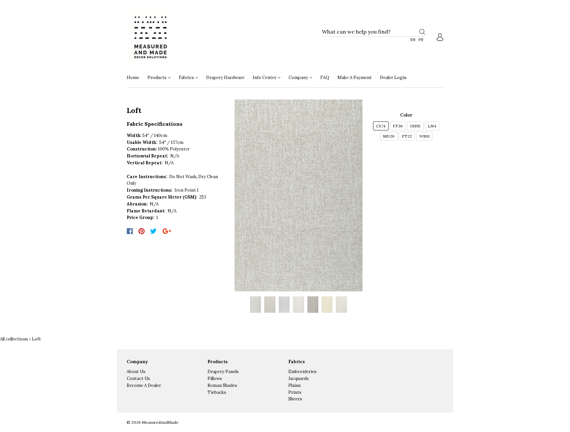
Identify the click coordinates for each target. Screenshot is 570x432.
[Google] (166, 231)
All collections (14, 339)
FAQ (324, 77)
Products (157, 77)
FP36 (398, 125)
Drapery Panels (223, 371)
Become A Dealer (144, 385)
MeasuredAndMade (160, 422)
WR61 (424, 136)
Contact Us (138, 378)
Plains (294, 385)
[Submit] (422, 32)
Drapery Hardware (225, 77)
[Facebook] (130, 231)
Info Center (265, 77)
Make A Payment (354, 77)
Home (133, 77)
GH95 (415, 125)
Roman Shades (222, 385)
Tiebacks (216, 392)
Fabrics (187, 77)
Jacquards (298, 378)
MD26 (389, 136)
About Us (136, 371)
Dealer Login (393, 77)
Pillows (214, 378)
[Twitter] (153, 231)
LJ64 (432, 125)
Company (299, 77)
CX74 (381, 125)
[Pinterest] (141, 231)
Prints (294, 392)
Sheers (295, 399)
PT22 (407, 136)
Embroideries (302, 371)
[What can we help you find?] (373, 32)
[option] (299, 195)
